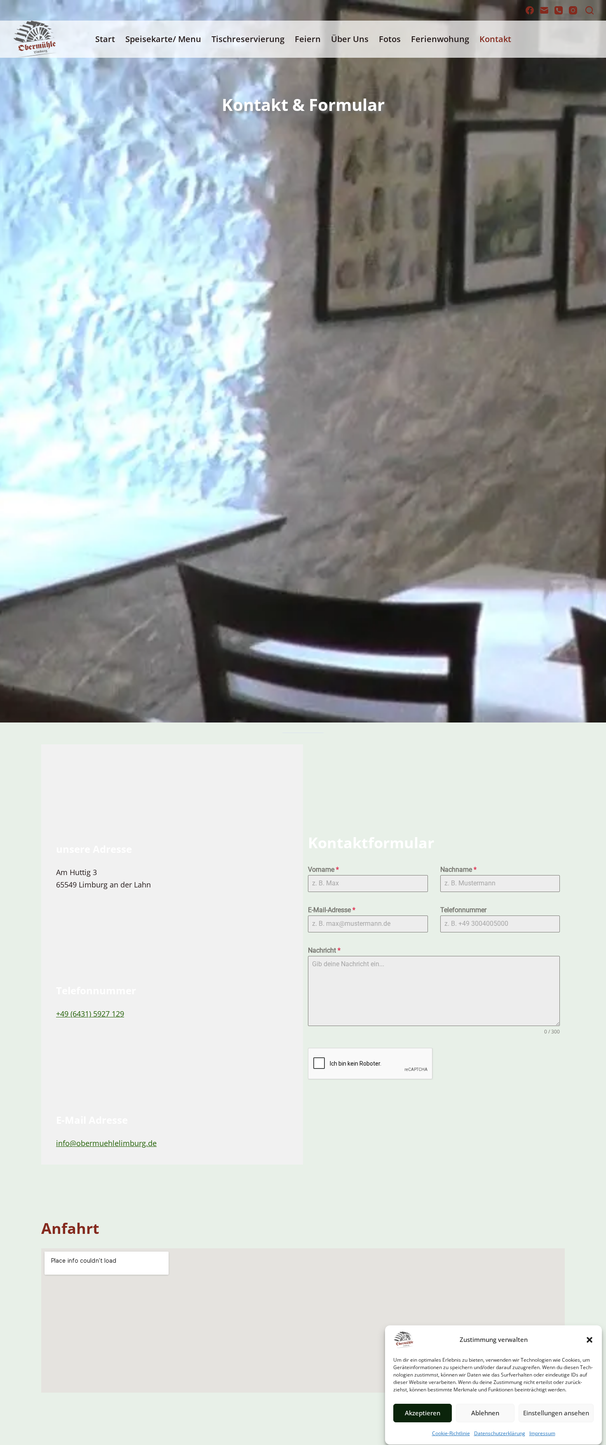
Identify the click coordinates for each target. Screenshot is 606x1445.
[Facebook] (530, 10)
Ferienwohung (440, 39)
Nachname (458, 869)
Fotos (390, 39)
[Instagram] (573, 10)
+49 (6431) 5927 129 (90, 1014)
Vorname (323, 869)
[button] (589, 1340)
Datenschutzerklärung (499, 1433)
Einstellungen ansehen (556, 1413)
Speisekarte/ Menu (163, 39)
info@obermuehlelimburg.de (106, 1143)
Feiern (308, 39)
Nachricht (324, 950)
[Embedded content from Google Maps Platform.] (303, 1320)
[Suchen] (589, 10)
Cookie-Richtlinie (451, 1433)
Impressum (542, 1433)
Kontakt (495, 39)
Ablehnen (485, 1413)
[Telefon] (558, 10)
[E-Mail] (544, 10)
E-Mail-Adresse (331, 910)
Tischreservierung (247, 39)
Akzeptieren (422, 1413)
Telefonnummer (463, 910)
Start (105, 39)
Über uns (350, 39)
